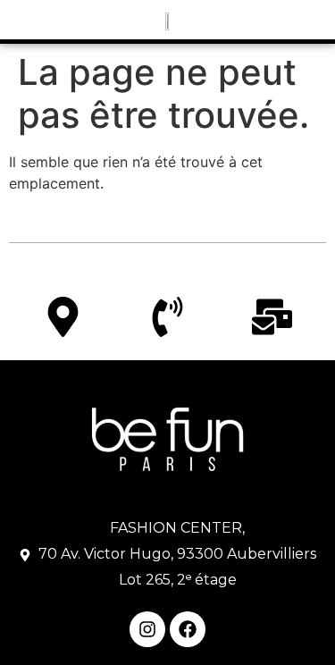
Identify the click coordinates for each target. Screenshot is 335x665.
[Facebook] (187, 629)
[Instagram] (147, 629)
